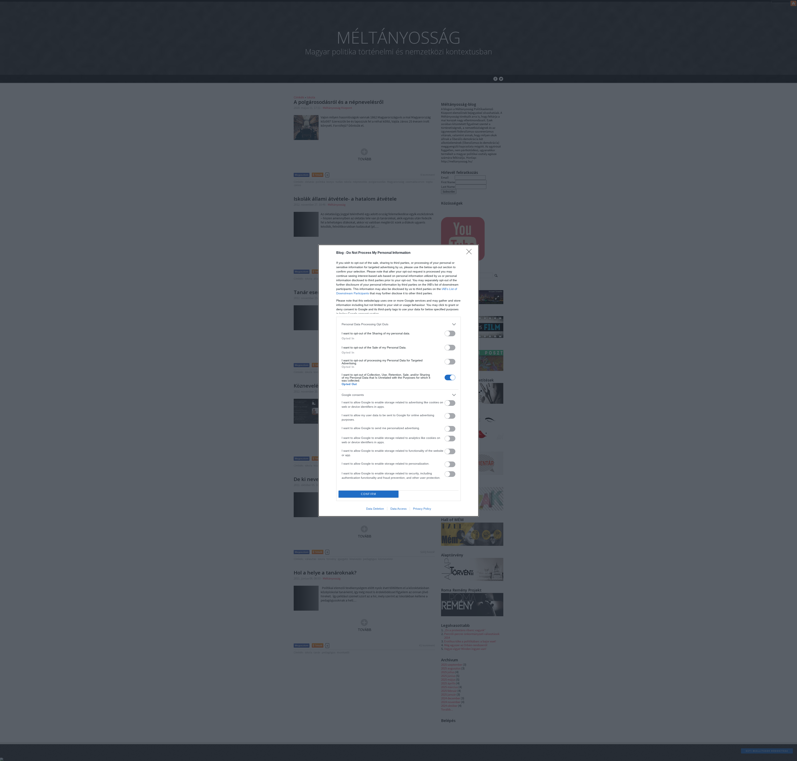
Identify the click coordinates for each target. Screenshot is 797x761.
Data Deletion (375, 508)
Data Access (398, 508)
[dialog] (398, 380)
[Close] (470, 253)
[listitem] (398, 324)
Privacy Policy (422, 508)
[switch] (450, 333)
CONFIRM (368, 494)
